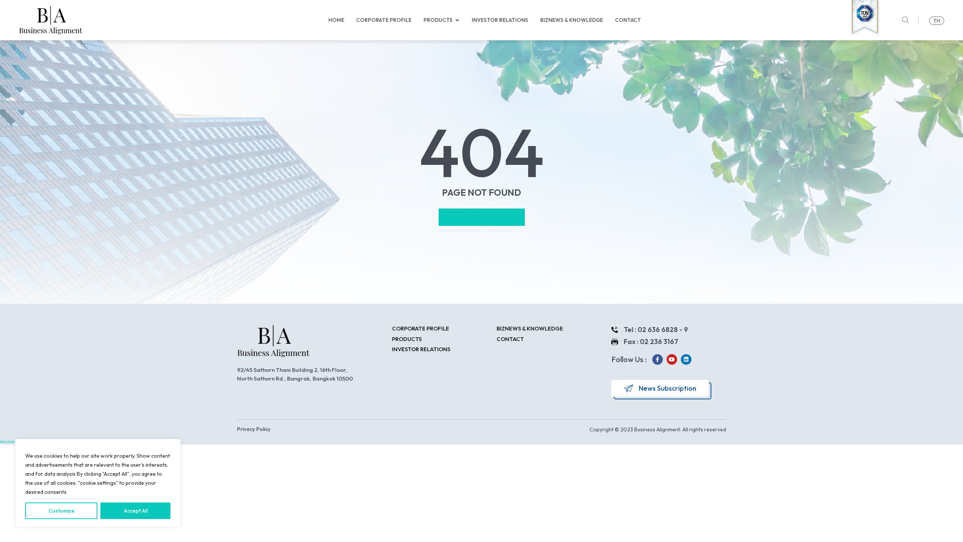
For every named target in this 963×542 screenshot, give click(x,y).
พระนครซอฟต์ (11, 441)
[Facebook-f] (657, 359)
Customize (61, 510)
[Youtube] (672, 359)
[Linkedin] (686, 359)
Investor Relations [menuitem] (500, 20)
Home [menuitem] (336, 20)
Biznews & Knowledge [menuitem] (571, 20)
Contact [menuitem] (628, 20)
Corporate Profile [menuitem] (384, 20)
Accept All (135, 510)
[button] (457, 20)
